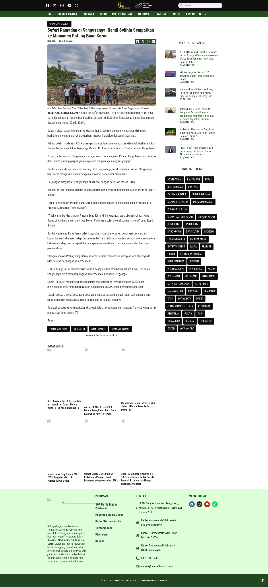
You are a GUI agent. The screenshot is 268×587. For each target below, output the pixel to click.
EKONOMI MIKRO (198, 239)
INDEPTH (194, 261)
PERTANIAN (173, 313)
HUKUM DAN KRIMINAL (191, 254)
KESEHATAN (174, 276)
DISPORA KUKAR (206, 216)
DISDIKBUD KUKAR (201, 194)
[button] (137, 41)
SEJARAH (190, 321)
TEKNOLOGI (206, 321)
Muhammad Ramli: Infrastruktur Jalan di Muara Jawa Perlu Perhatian (138, 406)
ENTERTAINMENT (176, 246)
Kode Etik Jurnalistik (108, 521)
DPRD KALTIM (192, 224)
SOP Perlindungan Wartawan (106, 506)
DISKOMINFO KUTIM (177, 209)
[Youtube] (69, 5)
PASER (199, 298)
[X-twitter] (55, 5)
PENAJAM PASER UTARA (180, 306)
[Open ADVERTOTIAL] (205, 14)
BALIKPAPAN (193, 179)
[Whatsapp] (76, 5)
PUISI (200, 313)
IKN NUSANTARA (176, 261)
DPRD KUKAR (174, 231)
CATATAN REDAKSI (177, 194)
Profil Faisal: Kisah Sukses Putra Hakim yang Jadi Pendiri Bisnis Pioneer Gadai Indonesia (196, 151)
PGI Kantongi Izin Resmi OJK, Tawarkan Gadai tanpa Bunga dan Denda (197, 75)
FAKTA (193, 246)
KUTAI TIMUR (201, 283)
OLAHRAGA (209, 291)
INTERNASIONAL (176, 268)
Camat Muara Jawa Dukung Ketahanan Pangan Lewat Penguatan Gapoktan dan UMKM (101, 477)
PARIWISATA (184, 298)
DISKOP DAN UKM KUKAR (180, 216)
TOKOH (171, 328)
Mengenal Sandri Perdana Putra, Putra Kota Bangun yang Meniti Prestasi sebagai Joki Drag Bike (196, 93)
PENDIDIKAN (204, 306)
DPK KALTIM (174, 224)
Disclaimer (101, 534)
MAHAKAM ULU (175, 291)
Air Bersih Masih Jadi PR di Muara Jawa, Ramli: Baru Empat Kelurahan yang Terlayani (100, 410)
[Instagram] (62, 5)
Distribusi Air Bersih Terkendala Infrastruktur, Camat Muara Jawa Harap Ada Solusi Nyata (64, 404)
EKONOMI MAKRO (176, 239)
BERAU (208, 179)
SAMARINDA (174, 321)
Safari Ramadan (98, 328)
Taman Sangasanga (120, 328)
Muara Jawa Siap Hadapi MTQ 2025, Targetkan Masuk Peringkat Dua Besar (63, 477)
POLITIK (188, 313)
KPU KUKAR (191, 276)
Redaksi (100, 541)
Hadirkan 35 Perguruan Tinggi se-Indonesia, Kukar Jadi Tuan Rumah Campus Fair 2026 (197, 133)
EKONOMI (209, 231)
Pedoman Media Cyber (109, 515)
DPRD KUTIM (192, 231)
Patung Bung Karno (58, 328)
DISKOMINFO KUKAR (59, 23)
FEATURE (206, 246)
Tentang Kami (103, 528)
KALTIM (211, 268)
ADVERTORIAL (175, 179)
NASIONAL (193, 291)
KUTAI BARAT (208, 276)
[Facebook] (47, 5)
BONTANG (193, 186)
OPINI (170, 298)
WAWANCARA (187, 328)
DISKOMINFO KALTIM (178, 201)
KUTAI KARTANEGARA (178, 283)
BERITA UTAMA (175, 186)
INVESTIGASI (196, 268)
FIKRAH (171, 254)
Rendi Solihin (79, 328)
